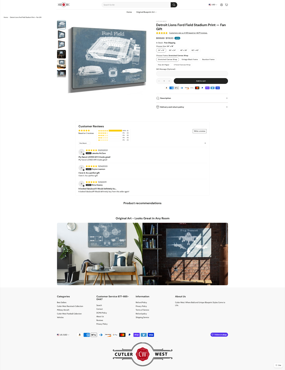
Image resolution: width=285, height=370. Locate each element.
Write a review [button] (199, 131)
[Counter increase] (169, 81)
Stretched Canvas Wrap (167, 59)
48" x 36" (183, 50)
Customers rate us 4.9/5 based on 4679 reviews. (188, 33)
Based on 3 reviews (86, 133)
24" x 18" (161, 50)
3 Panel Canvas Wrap (182, 65)
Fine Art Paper (163, 65)
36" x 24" (172, 50)
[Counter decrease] (159, 81)
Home (6, 17)
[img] (92, 150)
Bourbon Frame (208, 59)
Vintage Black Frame (190, 59)
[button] (139, 4)
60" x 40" (195, 50)
